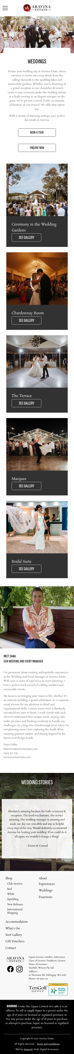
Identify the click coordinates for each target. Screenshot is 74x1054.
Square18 (28, 1049)
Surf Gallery (13, 935)
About (43, 878)
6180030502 (59, 957)
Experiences (47, 884)
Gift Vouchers (14, 941)
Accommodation (16, 922)
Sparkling (12, 899)
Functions (45, 897)
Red (9, 889)
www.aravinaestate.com (17, 757)
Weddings (45, 890)
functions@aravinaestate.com (21, 749)
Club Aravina (14, 884)
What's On (12, 928)
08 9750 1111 (42, 978)
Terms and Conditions (48, 1044)
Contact (10, 948)
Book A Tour (37, 132)
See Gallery (26, 237)
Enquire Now (37, 148)
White (11, 894)
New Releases (15, 904)
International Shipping (14, 911)
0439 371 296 (11, 753)
